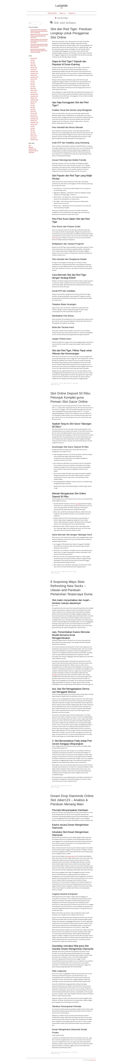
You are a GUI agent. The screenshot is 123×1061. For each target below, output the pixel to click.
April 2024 (32, 109)
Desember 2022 (34, 139)
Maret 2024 (33, 111)
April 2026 (32, 63)
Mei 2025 (32, 84)
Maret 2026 (33, 65)
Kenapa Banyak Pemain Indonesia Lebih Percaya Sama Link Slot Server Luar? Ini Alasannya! (39, 31)
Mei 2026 (32, 62)
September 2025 (34, 77)
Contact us (71, 13)
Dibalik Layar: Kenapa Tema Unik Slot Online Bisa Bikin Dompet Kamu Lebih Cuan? (39, 36)
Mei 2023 (32, 130)
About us (62, 13)
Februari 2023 (33, 135)
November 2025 (34, 73)
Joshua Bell (68, 383)
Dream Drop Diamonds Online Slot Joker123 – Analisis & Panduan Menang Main (72, 800)
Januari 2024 (33, 115)
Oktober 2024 (33, 98)
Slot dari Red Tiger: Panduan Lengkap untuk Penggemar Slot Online (71, 33)
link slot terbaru (56, 384)
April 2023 (32, 132)
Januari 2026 (33, 69)
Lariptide (61, 5)
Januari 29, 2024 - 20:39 (58, 1052)
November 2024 (34, 96)
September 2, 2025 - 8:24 (58, 383)
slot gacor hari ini (71, 856)
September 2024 (34, 99)
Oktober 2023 (33, 120)
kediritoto (54, 674)
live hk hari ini (32, 149)
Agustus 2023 (33, 124)
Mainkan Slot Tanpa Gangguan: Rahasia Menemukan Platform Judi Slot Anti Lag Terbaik (38, 50)
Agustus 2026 (33, 58)
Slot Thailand (75, 383)
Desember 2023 (34, 116)
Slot (71, 785)
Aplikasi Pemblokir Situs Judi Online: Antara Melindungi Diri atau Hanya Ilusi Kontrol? (39, 41)
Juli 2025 (32, 81)
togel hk (31, 147)
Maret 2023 (33, 134)
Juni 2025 (32, 82)
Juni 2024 (32, 105)
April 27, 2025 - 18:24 (57, 571)
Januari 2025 (33, 92)
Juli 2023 (32, 126)
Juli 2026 (32, 60)
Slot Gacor (31, 152)
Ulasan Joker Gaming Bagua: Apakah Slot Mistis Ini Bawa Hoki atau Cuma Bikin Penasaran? (39, 45)
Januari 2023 (33, 137)
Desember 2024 (34, 94)
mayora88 (78, 503)
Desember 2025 (34, 71)
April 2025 (32, 86)
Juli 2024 (32, 103)
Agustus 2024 (33, 101)
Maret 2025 (33, 88)
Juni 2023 (32, 128)
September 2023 (34, 122)
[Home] (55, 18)
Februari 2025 (33, 90)
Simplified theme (93, 1059)
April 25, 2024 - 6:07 (57, 785)
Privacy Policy (52, 13)
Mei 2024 (32, 107)
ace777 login (55, 237)
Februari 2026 (33, 67)
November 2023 (34, 118)
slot (30, 145)
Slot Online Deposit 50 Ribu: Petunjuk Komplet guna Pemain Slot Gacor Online (70, 397)
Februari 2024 (33, 113)
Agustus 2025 (33, 79)
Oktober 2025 (33, 75)
